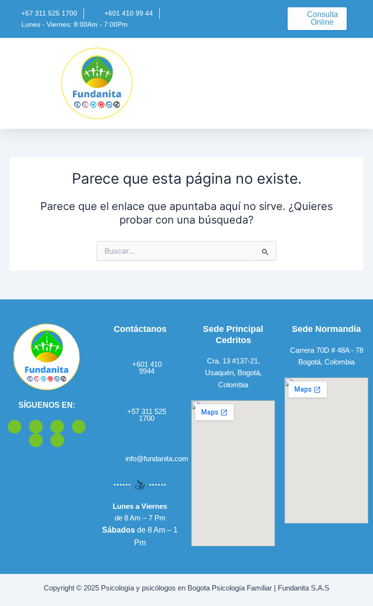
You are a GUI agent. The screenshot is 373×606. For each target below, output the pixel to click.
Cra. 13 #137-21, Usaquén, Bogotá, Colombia (233, 372)
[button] (233, 83)
